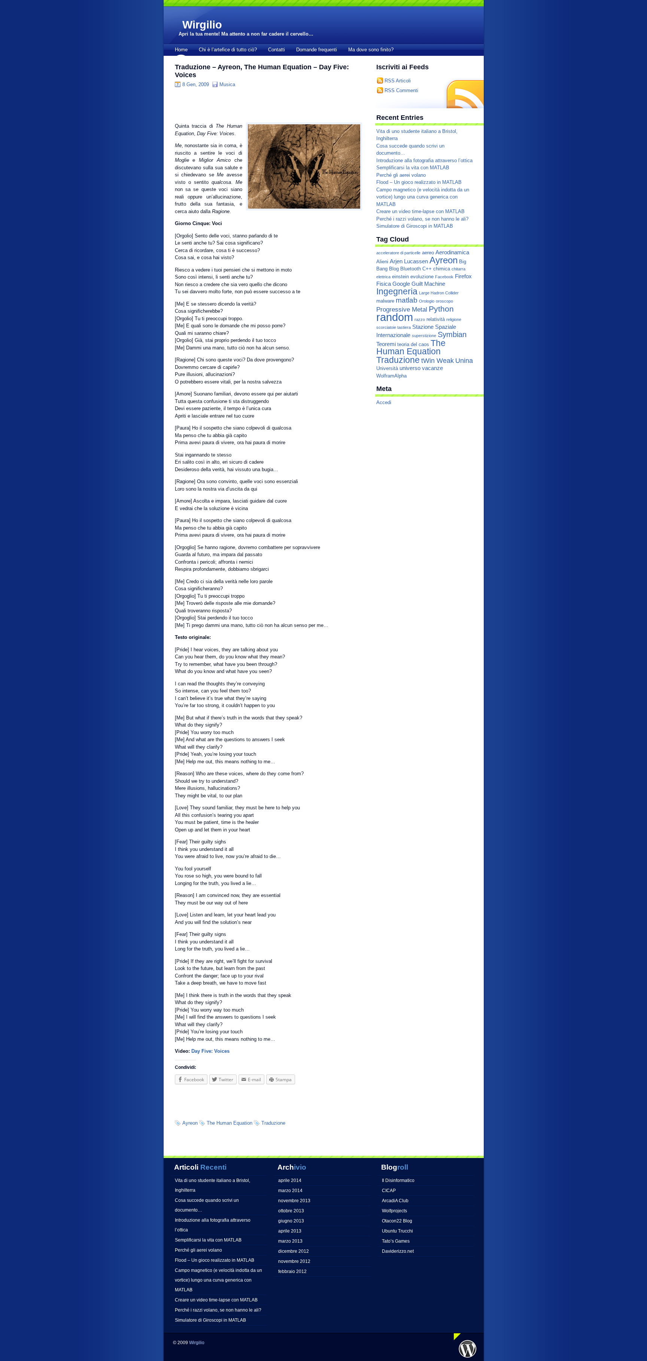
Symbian (452, 334)
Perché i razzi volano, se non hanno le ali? (422, 219)
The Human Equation (229, 1123)
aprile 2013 (289, 1230)
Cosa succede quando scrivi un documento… (207, 1205)
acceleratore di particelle (398, 253)
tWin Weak (437, 360)
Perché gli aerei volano (401, 175)
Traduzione (273, 1123)
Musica (227, 84)
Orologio (426, 301)
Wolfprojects (394, 1210)
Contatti (276, 49)
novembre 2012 (294, 1261)
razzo (419, 319)
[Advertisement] (262, 104)
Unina (464, 360)
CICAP (389, 1190)
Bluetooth (410, 269)
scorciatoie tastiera (393, 327)
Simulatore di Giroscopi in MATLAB (414, 226)
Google (401, 284)
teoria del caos (413, 344)
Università (387, 368)
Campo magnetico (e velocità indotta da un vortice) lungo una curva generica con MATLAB (422, 197)
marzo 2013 (290, 1241)
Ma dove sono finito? (371, 49)
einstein (400, 276)
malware (385, 301)
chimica (441, 269)
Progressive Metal (401, 309)
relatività (435, 319)
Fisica (383, 284)
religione (453, 319)
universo (410, 368)
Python (441, 308)
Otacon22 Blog (397, 1220)
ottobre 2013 (291, 1210)
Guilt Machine (428, 284)
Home (181, 49)
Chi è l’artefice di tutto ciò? (228, 49)
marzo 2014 (290, 1190)
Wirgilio (202, 25)
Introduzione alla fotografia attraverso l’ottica (424, 160)
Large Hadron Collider (439, 293)
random (394, 317)
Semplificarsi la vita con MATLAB (412, 167)
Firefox (463, 276)
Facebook (444, 277)
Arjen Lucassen (409, 261)
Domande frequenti (316, 49)
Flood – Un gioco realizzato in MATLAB (419, 182)
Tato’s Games (396, 1241)
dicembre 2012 (293, 1251)
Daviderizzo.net (398, 1251)
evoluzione (422, 276)
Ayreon (190, 1123)
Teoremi (386, 344)
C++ (427, 269)
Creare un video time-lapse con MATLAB (420, 211)
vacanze (432, 368)
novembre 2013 (294, 1200)
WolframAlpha (391, 376)
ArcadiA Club (395, 1200)
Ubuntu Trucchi (397, 1230)
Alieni (382, 261)
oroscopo (444, 301)
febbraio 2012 (292, 1271)
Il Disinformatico (398, 1180)
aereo (428, 252)
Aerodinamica (452, 252)
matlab (406, 300)
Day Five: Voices (210, 1051)
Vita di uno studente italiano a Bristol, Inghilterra (212, 1185)
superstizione (424, 335)
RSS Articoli (398, 81)
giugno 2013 (291, 1220)
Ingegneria (396, 291)
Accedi (383, 402)
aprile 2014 (289, 1180)
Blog (394, 269)
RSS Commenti (401, 90)
